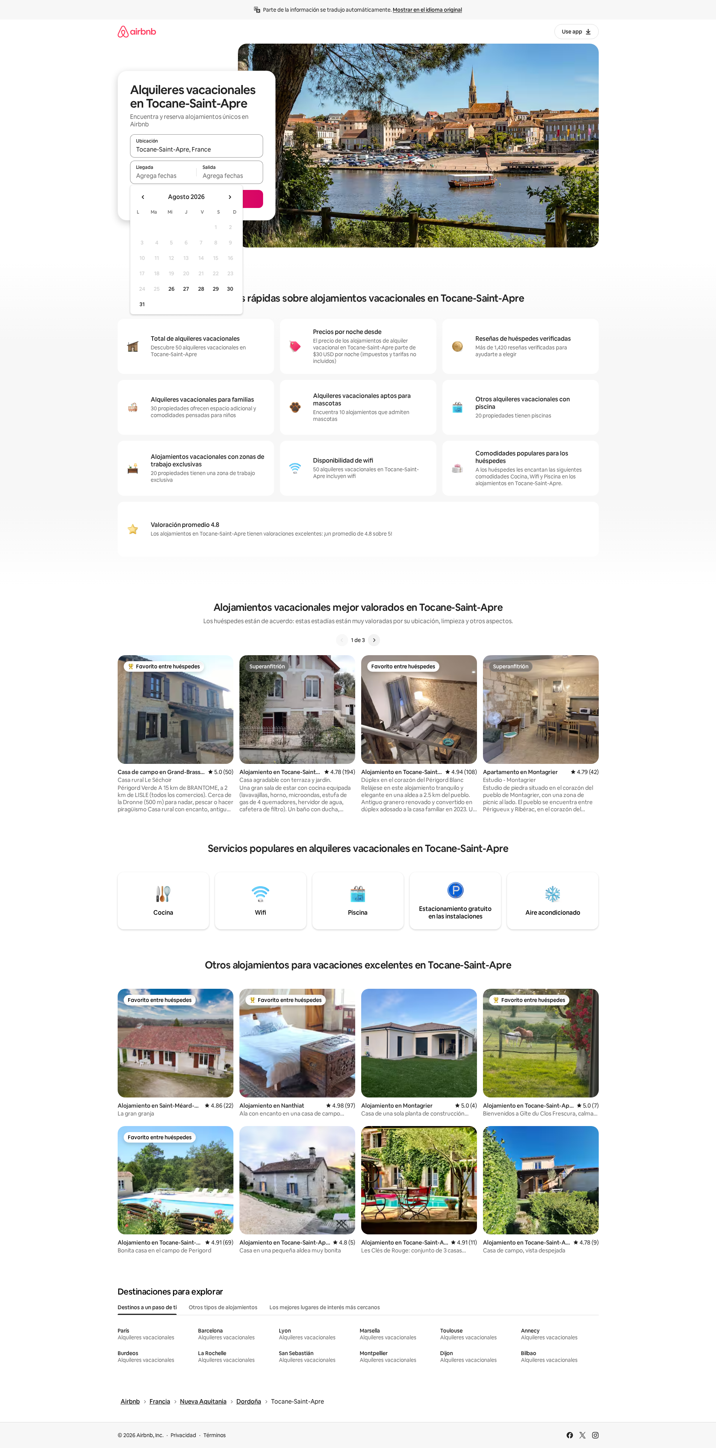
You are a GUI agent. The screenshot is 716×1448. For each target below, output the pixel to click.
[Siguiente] (374, 640)
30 (230, 288)
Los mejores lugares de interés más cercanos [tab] (324, 1307)
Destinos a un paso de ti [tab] (147, 1307)
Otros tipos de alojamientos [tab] (223, 1307)
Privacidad (183, 1435)
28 (201, 288)
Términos (214, 1435)
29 (216, 288)
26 (171, 288)
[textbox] (163, 175)
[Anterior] (342, 640)
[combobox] (196, 149)
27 (186, 288)
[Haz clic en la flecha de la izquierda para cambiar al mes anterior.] (143, 197)
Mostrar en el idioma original (427, 9)
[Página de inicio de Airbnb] (137, 31)
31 (142, 304)
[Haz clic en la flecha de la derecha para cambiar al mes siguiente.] (229, 197)
